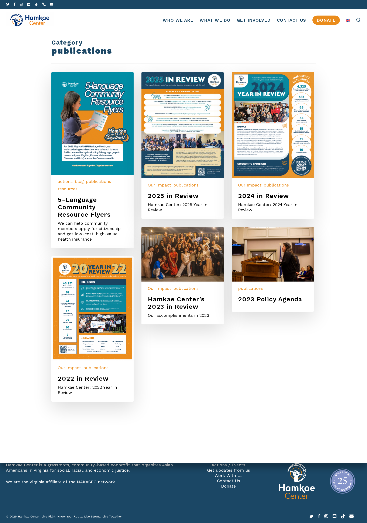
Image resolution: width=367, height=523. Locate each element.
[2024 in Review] (273, 145)
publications (98, 181)
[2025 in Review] (182, 145)
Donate (228, 486)
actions (65, 181)
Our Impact (159, 185)
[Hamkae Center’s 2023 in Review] (182, 275)
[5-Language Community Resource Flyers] (92, 160)
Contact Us (228, 480)
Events (238, 464)
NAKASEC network (96, 481)
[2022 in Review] (92, 329)
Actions (219, 464)
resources (68, 188)
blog (79, 181)
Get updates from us (228, 470)
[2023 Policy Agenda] (273, 269)
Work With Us (229, 475)
